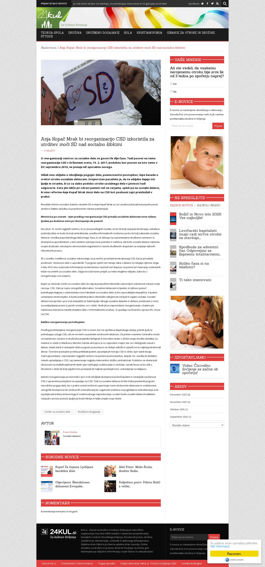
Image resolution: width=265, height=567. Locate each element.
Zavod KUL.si (49, 563)
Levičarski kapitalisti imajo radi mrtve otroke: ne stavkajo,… (200, 234)
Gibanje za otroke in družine (191, 32)
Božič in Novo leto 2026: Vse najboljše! (200, 216)
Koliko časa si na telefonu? (194, 265)
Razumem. (234, 553)
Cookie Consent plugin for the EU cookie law (234, 560)
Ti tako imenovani (195, 279)
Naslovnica (48, 47)
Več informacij (219, 546)
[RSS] (217, 3)
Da (174, 84)
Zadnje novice (181, 205)
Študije (47, 36)
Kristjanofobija (149, 32)
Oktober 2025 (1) (179, 409)
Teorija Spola (52, 32)
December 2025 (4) (180, 394)
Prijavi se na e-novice (54, 3)
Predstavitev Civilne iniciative (77, 563)
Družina (75, 32)
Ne (174, 91)
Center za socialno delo (57, 411)
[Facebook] (207, 3)
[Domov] (202, 3)
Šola (128, 32)
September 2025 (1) (180, 416)
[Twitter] (212, 3)
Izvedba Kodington (192, 563)
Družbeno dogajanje (89, 411)
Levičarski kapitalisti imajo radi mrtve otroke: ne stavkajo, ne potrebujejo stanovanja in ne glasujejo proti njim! (80, 3)
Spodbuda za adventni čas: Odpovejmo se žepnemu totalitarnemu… (200, 250)
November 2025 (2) (180, 402)
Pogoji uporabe (106, 563)
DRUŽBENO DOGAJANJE (103, 32)
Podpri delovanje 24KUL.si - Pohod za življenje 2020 (148, 563)
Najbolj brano (208, 205)
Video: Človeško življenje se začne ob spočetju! (200, 369)
